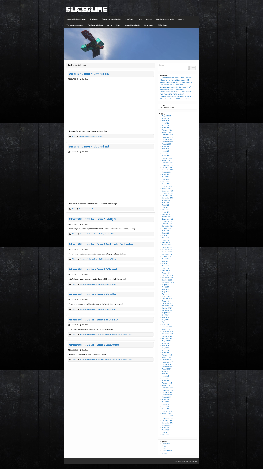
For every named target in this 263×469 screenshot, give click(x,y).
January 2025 (166, 160)
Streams (181, 19)
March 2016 (166, 409)
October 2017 (167, 364)
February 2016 (167, 411)
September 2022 (168, 226)
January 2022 (166, 245)
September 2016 (168, 395)
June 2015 (165, 430)
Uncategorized (167, 450)
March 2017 (166, 381)
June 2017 (165, 374)
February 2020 (167, 299)
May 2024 (165, 179)
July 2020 (165, 287)
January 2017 (166, 385)
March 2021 (166, 268)
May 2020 (165, 292)
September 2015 (168, 423)
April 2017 (165, 378)
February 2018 (167, 355)
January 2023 (166, 217)
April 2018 (165, 350)
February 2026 (167, 130)
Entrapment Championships (111, 19)
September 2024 (168, 170)
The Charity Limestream (74, 25)
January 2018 (166, 357)
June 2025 (165, 149)
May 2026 (165, 123)
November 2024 (167, 165)
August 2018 (166, 341)
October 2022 (167, 224)
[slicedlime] (86, 11)
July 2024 (165, 174)
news (88, 136)
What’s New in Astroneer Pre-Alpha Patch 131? (89, 74)
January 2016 (166, 413)
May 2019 (165, 320)
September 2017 (168, 367)
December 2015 (167, 416)
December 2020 (167, 275)
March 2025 (166, 156)
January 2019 (166, 329)
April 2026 (165, 125)
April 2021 (165, 266)
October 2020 (167, 280)
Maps (118, 25)
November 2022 (167, 221)
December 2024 (167, 163)
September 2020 (168, 282)
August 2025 (166, 144)
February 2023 (167, 214)
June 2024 (165, 177)
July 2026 (165, 118)
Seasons (149, 19)
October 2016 (167, 392)
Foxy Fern (101, 334)
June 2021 (165, 261)
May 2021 (165, 263)
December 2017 (167, 359)
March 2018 (166, 352)
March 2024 (166, 184)
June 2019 (165, 317)
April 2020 (165, 294)
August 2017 (166, 369)
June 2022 (165, 233)
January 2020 (166, 301)
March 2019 (166, 324)
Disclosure (94, 19)
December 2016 (167, 388)
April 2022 (165, 238)
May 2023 (165, 207)
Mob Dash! (129, 19)
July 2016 (165, 399)
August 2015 (166, 425)
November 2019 (167, 306)
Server (109, 25)
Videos (99, 136)
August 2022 (166, 228)
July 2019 (165, 315)
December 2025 (167, 135)
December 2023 (167, 191)
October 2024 (167, 167)
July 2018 (165, 343)
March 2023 (166, 212)
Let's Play (101, 234)
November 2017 (167, 362)
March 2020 (166, 296)
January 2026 (166, 132)
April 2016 (165, 406)
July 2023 (165, 203)
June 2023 (165, 205)
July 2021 (165, 259)
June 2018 (165, 345)
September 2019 (168, 310)
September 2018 (168, 338)
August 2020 (166, 285)
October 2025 (167, 139)
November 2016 (167, 390)
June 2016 (165, 402)
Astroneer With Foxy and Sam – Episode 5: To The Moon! (93, 269)
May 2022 (165, 235)
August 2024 (166, 172)
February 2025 (167, 158)
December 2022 (167, 219)
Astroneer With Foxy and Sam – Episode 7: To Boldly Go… (93, 219)
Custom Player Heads (132, 25)
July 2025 (165, 146)
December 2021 (167, 247)
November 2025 (167, 137)
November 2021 (167, 249)
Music (139, 19)
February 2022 (167, 242)
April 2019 (165, 322)
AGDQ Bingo (162, 25)
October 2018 (167, 336)
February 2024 (167, 186)
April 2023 (165, 210)
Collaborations (92, 234)
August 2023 (166, 200)
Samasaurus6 (115, 334)
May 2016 (165, 404)
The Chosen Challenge (95, 25)
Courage (194, 461)
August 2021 (166, 256)
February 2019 (167, 327)
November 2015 (167, 418)
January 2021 (166, 273)
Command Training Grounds (76, 19)
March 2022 (166, 240)
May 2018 (165, 348)
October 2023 (167, 195)
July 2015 (165, 427)
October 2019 (167, 308)
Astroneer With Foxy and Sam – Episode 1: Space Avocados (94, 345)
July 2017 (165, 371)
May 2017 (165, 376)
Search (161, 65)
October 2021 (167, 252)
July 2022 (165, 231)
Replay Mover (148, 25)
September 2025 (168, 142)
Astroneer (82, 136)
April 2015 (165, 434)
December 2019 (167, 303)
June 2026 (165, 120)
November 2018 (167, 334)
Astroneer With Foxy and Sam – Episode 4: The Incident (93, 294)
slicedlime (85, 79)
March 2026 (166, 127)
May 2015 (165, 432)
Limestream (166, 443)
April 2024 (165, 181)
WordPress (185, 461)
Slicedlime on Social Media (165, 19)
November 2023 (167, 193)
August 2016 (166, 397)
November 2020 (167, 277)
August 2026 (166, 116)
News (73, 136)
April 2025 (165, 153)
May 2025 (165, 151)
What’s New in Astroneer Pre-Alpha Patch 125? (89, 146)
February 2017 (167, 383)
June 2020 (165, 289)
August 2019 (166, 313)
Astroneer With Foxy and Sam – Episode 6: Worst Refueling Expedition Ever (101, 244)
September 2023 (168, 198)
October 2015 (167, 420)
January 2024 (166, 188)
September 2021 (168, 254)
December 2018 (167, 331)
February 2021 (167, 270)
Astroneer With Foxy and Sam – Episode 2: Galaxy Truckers (94, 319)
